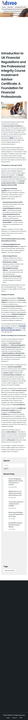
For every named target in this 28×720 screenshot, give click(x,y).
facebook (14, 717)
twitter (20, 717)
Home (4, 7)
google (8, 717)
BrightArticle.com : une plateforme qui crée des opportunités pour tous (15, 493)
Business (10, 7)
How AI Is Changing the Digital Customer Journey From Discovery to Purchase (16, 481)
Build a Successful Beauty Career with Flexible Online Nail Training (16, 514)
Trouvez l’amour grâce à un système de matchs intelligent (16, 503)
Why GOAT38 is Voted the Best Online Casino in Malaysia (15, 525)
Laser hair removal (9, 570)
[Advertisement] (14, 32)
